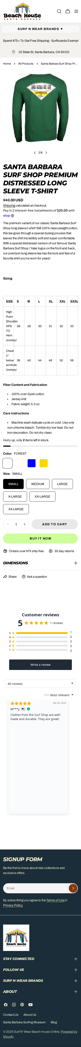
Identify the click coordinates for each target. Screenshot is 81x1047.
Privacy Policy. (13, 905)
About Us (29, 1014)
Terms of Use (55, 900)
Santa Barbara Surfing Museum (24, 1022)
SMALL (13, 484)
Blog (54, 1022)
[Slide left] (35, 152)
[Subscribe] (73, 888)
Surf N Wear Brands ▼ (40, 29)
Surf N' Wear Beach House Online (36, 1031)
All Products (25, 63)
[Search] (59, 11)
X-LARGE (15, 496)
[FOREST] (7, 463)
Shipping (9, 205)
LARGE (62, 484)
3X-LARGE (16, 509)
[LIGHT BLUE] (31, 463)
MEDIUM (37, 484)
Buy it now (40, 538)
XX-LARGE (42, 496)
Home (7, 63)
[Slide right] (46, 152)
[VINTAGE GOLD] (43, 463)
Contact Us (10, 1014)
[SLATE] (19, 463)
